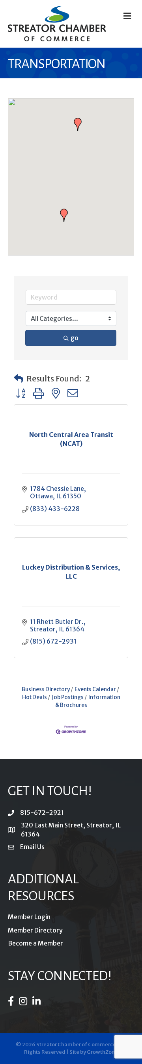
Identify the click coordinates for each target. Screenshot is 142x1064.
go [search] (74, 338)
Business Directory (46, 689)
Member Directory (35, 930)
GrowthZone (102, 1052)
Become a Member (35, 943)
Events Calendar (95, 689)
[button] (64, 215)
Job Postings (68, 697)
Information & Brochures (87, 701)
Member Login (29, 917)
